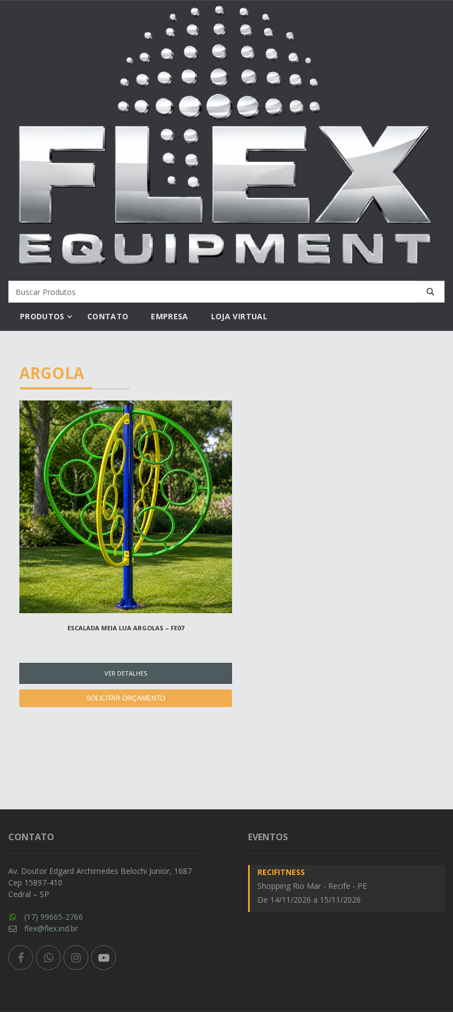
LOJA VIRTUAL (239, 316)
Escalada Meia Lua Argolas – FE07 (125, 628)
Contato (107, 316)
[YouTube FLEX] (103, 957)
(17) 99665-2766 (53, 916)
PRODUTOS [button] (42, 316)
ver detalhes (125, 673)
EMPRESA (169, 316)
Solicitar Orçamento (125, 698)
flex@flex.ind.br (51, 928)
